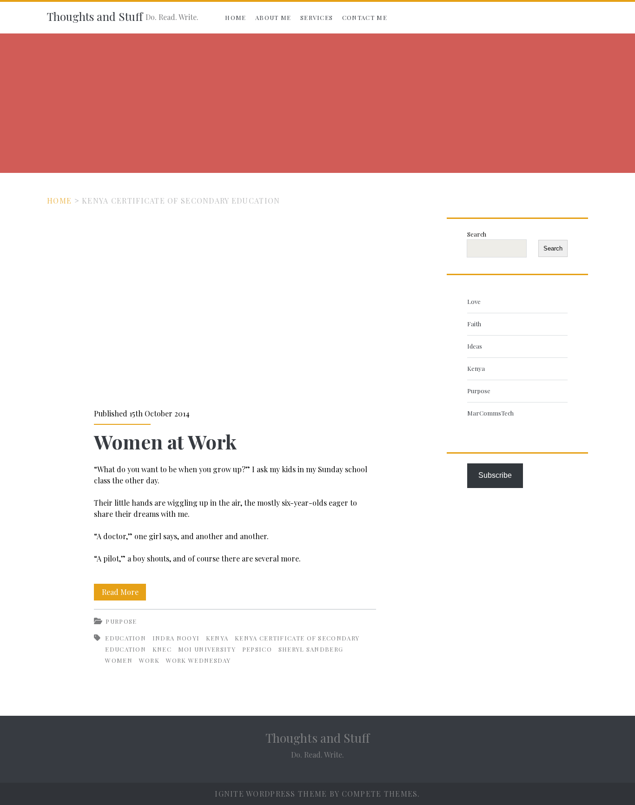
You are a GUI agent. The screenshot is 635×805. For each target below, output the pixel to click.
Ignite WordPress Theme (271, 793)
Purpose (121, 621)
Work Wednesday (198, 660)
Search (476, 234)
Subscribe (495, 475)
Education (125, 638)
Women (118, 660)
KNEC (162, 649)
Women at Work (235, 307)
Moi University (207, 649)
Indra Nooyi (175, 638)
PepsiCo (257, 649)
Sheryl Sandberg (311, 649)
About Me (273, 17)
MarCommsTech (490, 413)
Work (149, 660)
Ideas (474, 346)
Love (474, 301)
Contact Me (364, 17)
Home (235, 17)
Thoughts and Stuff (95, 16)
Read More (124, 593)
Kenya (217, 638)
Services (316, 17)
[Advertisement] (317, 103)
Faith (474, 324)
